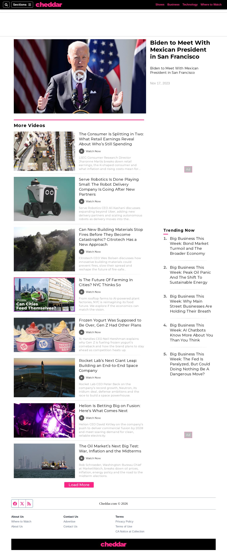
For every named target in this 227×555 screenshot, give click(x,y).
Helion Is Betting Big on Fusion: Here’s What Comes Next (109, 408)
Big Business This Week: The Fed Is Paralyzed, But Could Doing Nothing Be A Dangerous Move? (190, 364)
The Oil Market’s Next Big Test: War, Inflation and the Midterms (110, 448)
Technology (190, 4)
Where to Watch (211, 4)
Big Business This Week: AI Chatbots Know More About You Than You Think (191, 332)
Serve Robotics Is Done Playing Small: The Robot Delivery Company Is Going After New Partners (109, 187)
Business (173, 4)
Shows (160, 4)
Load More (79, 484)
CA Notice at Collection (129, 531)
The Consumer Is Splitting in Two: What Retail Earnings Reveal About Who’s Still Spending (111, 139)
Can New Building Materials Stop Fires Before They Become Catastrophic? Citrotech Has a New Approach (111, 237)
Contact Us (70, 526)
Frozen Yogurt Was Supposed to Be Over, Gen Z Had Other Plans (110, 322)
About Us (17, 526)
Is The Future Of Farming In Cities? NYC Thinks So (106, 282)
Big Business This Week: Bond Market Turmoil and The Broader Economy (189, 246)
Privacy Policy (124, 521)
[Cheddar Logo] (49, 4)
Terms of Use (123, 526)
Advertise (69, 521)
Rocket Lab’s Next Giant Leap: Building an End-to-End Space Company (108, 365)
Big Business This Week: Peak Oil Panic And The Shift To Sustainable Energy (190, 275)
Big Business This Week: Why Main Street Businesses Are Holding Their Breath (191, 304)
